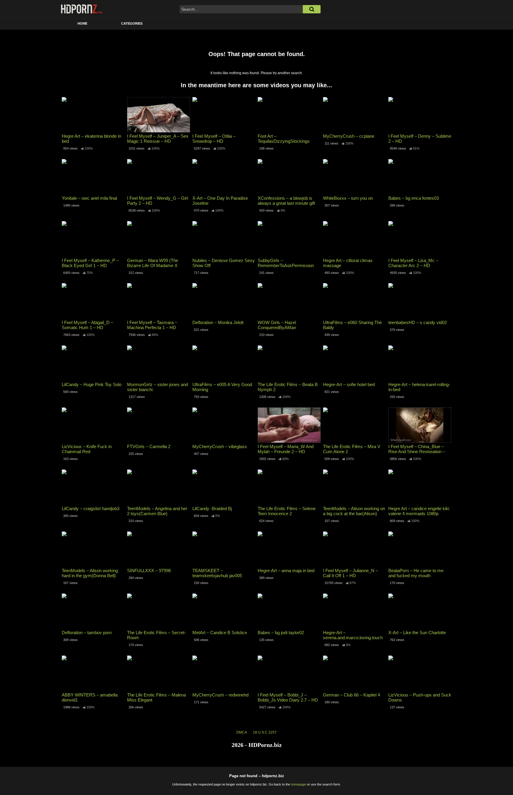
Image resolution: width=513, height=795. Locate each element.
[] (312, 9)
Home (82, 23)
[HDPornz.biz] (82, 9)
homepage (298, 784)
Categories (131, 23)
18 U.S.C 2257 (265, 732)
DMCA (241, 732)
